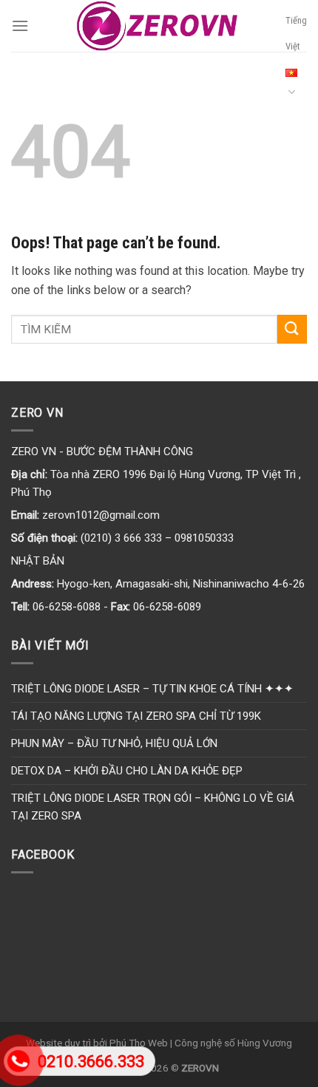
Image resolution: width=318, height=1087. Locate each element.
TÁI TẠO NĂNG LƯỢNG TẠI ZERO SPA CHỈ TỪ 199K (136, 716)
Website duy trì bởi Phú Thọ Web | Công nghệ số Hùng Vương (159, 1043)
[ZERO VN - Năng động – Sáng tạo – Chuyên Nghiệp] (157, 26)
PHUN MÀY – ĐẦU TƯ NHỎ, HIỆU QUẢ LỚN (114, 743)
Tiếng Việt (296, 33)
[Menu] (20, 25)
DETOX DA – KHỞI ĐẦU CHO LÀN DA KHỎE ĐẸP (127, 770)
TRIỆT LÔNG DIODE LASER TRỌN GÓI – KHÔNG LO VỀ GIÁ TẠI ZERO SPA (152, 806)
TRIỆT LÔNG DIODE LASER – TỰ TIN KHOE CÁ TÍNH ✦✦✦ (152, 688)
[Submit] (292, 329)
